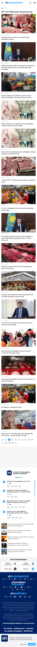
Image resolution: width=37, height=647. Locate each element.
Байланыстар (19, 628)
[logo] (16, 3)
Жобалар (29, 628)
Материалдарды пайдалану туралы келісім (18, 623)
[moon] (30, 3)
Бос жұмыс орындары (13, 631)
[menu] (2, 3)
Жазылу (32, 644)
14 (12, 443)
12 (6, 443)
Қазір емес (23, 644)
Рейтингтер (28, 631)
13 (9, 443)
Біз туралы (8, 628)
